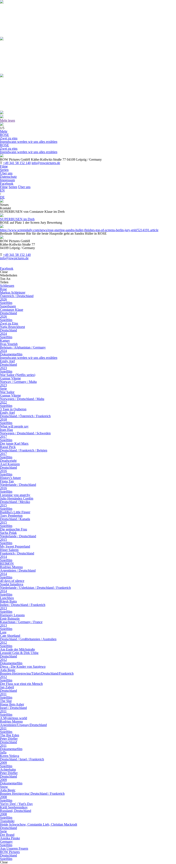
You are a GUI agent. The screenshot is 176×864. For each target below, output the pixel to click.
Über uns (6, 173)
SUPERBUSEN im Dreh (17, 219)
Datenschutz (8, 176)
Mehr (3, 131)
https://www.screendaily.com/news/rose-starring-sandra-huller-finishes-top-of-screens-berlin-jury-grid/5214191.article (79, 230)
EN (2, 190)
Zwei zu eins (8, 138)
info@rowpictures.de (46, 163)
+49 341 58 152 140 (17, 163)
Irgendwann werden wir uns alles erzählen (28, 141)
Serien (4, 170)
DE (2, 197)
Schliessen (7, 285)
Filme (4, 166)
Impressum (7, 180)
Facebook (6, 183)
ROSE (4, 135)
